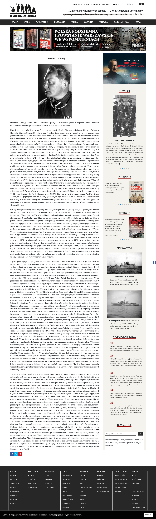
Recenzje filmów (121, 483)
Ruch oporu (67, 483)
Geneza (13, 475)
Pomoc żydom (68, 499)
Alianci (100, 475)
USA (81, 483)
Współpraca (107, 4)
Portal (138, 22)
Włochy (83, 503)
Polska (74, 22)
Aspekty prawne (103, 491)
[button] (120, 140)
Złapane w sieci (120, 487)
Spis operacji (49, 487)
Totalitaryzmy (15, 483)
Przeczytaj (77, 4)
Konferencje (102, 483)
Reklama (135, 499)
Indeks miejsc (50, 483)
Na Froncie (59, 22)
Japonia (83, 495)
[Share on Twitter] (16, 454)
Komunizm (66, 507)
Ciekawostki (32, 487)
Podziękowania (138, 491)
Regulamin (136, 495)
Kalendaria (32, 483)
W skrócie (31, 479)
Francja (83, 479)
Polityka (103, 22)
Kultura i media (121, 22)
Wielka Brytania (86, 487)
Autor (86, 4)
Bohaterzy (67, 503)
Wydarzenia (42, 22)
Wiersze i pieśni (120, 475)
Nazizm (13, 487)
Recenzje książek (121, 479)
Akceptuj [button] (148, 515)
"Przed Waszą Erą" (138, 507)
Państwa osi (101, 479)
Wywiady (118, 491)
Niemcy (82, 499)
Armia (65, 487)
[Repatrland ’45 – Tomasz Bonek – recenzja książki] (135, 200)
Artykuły (31, 475)
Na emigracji (67, 495)
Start (15, 22)
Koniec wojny (102, 487)
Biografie (88, 22)
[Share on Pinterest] (20, 454)
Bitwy (47, 475)
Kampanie (48, 479)
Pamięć (12, 503)
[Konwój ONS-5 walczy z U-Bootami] (124, 284)
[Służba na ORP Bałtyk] (124, 243)
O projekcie (95, 4)
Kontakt (117, 4)
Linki (133, 487)
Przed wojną (67, 475)
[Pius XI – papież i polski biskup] (126, 109)
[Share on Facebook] (12, 454)
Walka (65, 491)
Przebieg (13, 479)
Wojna (27, 22)
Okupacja (13, 495)
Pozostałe (84, 507)
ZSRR (81, 491)
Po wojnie (14, 499)
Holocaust (14, 491)
